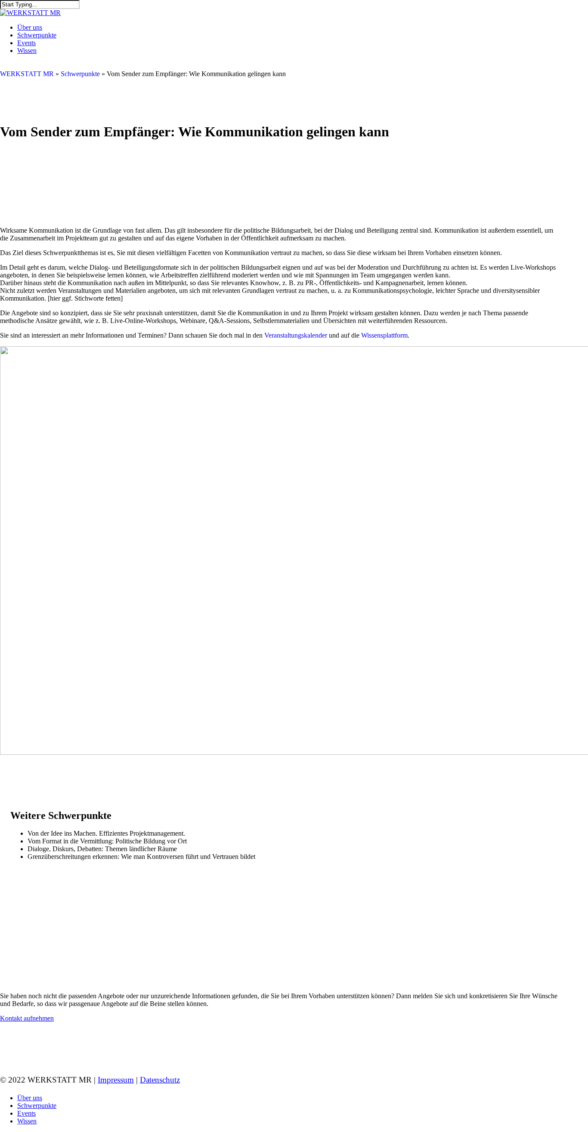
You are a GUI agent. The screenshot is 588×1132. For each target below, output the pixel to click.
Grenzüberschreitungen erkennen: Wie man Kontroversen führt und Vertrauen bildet (141, 856)
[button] (27, 1018)
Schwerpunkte (80, 73)
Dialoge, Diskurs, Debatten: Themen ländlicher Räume (102, 848)
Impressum (116, 1079)
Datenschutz (160, 1079)
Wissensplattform (384, 335)
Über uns (29, 1097)
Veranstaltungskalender (295, 335)
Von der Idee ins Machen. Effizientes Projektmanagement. (106, 833)
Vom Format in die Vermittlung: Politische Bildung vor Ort (107, 841)
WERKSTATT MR (27, 73)
